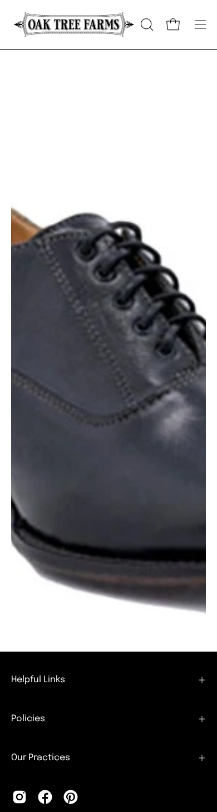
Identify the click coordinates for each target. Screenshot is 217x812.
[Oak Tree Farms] (74, 24)
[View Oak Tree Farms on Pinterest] (70, 797)
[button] (146, 24)
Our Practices (40, 757)
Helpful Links (38, 679)
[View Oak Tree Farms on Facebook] (45, 797)
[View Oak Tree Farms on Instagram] (19, 797)
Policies (28, 718)
